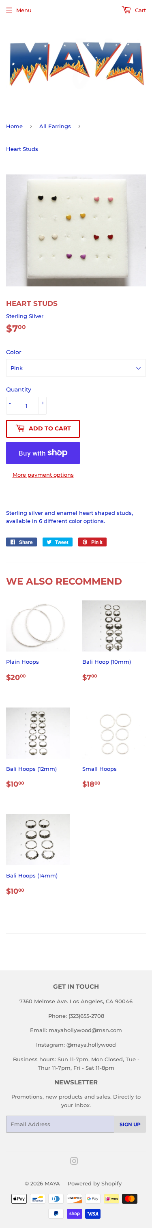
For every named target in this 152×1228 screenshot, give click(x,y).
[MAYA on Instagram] (74, 1162)
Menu (24, 10)
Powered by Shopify (95, 1183)
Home (14, 126)
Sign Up (130, 1124)
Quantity (18, 389)
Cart (139, 10)
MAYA (52, 1183)
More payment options (43, 474)
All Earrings (55, 126)
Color (13, 352)
